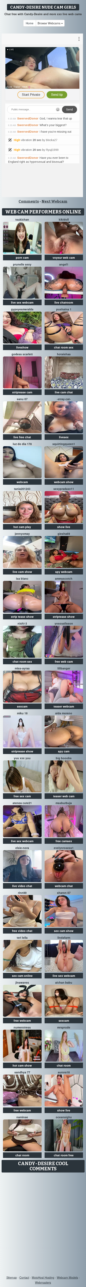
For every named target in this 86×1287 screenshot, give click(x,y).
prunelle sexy (22, 264)
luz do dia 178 (22, 444)
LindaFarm (63, 938)
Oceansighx (64, 1117)
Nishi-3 (22, 623)
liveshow (22, 347)
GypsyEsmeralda (22, 309)
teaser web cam (63, 796)
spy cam (63, 751)
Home (29, 23)
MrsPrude (63, 1027)
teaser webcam (64, 706)
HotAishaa (64, 354)
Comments (29, 201)
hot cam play (22, 527)
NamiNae (22, 1117)
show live (63, 527)
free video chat (22, 931)
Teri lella (22, 938)
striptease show (64, 617)
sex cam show (63, 931)
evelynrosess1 (64, 848)
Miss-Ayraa (22, 668)
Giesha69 (64, 534)
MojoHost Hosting (43, 1277)
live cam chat (64, 392)
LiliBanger (63, 668)
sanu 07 (22, 399)
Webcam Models (67, 1277)
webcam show (63, 482)
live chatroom (63, 302)
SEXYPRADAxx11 (63, 489)
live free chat (22, 437)
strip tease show (22, 617)
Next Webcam (54, 201)
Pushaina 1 (63, 309)
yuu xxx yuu (22, 758)
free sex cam (22, 796)
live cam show (22, 572)
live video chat (22, 886)
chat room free (64, 1155)
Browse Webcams (49, 23)
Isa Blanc (22, 578)
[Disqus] (43, 1224)
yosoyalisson (64, 623)
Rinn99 (22, 893)
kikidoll (64, 219)
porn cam (22, 258)
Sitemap (11, 1277)
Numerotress (22, 1027)
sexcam (22, 706)
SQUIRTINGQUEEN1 (63, 444)
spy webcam (63, 572)
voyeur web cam (64, 258)
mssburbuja (64, 803)
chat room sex (63, 347)
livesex (64, 437)
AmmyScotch (63, 578)
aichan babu (63, 982)
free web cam (64, 661)
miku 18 (22, 713)
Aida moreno (63, 713)
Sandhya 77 (22, 1072)
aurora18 (64, 1072)
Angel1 (63, 264)
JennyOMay (22, 534)
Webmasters (43, 1282)
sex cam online (22, 976)
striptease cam (22, 392)
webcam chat (64, 886)
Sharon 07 (64, 893)
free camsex (64, 841)
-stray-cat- (64, 399)
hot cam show (22, 1065)
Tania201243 (22, 489)
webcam (22, 482)
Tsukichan (22, 219)
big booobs (64, 758)
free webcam (22, 1020)
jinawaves (22, 982)
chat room (64, 1065)
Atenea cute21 (22, 803)
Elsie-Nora (22, 848)
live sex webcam (22, 302)
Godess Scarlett (22, 354)
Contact (24, 1277)
